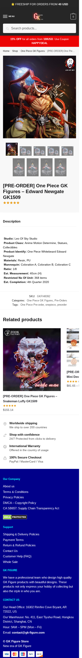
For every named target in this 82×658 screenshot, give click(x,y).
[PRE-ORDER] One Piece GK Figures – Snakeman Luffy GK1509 (30, 398)
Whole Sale (10, 562)
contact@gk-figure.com (28, 632)
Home (6, 51)
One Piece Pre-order (32, 304)
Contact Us (10, 551)
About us (9, 486)
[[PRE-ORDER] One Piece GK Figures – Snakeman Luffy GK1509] (32, 359)
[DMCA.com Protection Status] (15, 518)
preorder (62, 304)
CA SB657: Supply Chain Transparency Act (31, 508)
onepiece (50, 304)
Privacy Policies (13, 497)
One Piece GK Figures (33, 51)
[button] (70, 61)
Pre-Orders (61, 300)
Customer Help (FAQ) (17, 556)
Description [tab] (11, 221)
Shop (15, 51)
